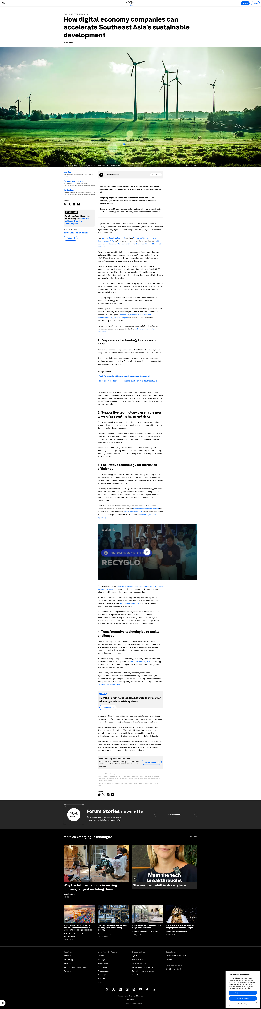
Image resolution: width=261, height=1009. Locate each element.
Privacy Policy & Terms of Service (130, 996)
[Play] (101, 175)
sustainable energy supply (109, 684)
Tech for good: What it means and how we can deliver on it (124, 376)
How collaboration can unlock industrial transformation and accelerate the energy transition (78, 927)
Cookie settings (243, 1004)
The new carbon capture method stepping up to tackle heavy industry (112, 927)
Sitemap (130, 1000)
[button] (147, 552)
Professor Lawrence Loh (73, 181)
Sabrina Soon (69, 190)
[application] (147, 552)
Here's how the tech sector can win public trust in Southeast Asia (128, 381)
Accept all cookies (243, 998)
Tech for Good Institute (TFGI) (113, 238)
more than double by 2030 (140, 661)
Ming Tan (67, 172)
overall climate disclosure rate (146, 509)
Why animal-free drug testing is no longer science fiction (147, 926)
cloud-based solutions (129, 603)
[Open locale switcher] (2, 1003)
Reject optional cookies (242, 993)
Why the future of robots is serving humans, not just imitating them (90, 887)
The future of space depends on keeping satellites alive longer (180, 926)
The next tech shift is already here (159, 885)
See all (193, 837)
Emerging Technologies (76, 14)
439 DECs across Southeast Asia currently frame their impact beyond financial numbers (129, 244)
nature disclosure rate (133, 512)
